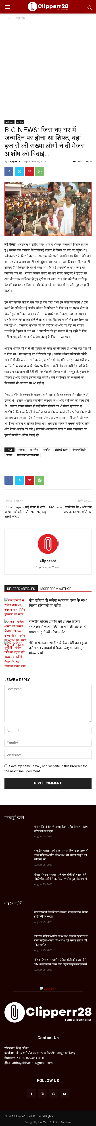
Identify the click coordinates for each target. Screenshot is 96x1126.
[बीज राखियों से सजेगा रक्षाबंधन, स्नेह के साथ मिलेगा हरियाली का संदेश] (15, 607)
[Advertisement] (48, 70)
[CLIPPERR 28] (48, 6)
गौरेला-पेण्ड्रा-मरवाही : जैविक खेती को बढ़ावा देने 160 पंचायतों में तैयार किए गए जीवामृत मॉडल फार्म (58, 648)
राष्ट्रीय (20, 122)
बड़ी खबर (20, 18)
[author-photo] (48, 554)
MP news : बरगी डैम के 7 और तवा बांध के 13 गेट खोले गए (70, 509)
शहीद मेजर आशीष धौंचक (28, 455)
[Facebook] (8, 171)
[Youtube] (64, 1093)
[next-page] (14, 664)
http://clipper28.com (48, 567)
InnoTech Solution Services (54, 1122)
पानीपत (9, 455)
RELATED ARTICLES (21, 589)
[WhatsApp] (39, 171)
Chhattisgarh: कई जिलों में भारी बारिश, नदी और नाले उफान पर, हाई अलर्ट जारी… (25, 512)
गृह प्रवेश (34, 449)
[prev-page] (7, 664)
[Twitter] (19, 171)
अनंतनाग (21, 449)
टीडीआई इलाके (61, 449)
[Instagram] (42, 1093)
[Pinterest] (29, 171)
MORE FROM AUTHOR (55, 589)
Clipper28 (14, 161)
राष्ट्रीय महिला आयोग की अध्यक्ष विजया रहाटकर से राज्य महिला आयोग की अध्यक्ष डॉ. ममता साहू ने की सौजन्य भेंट (58, 626)
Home (8, 18)
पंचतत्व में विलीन (79, 449)
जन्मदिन (46, 449)
